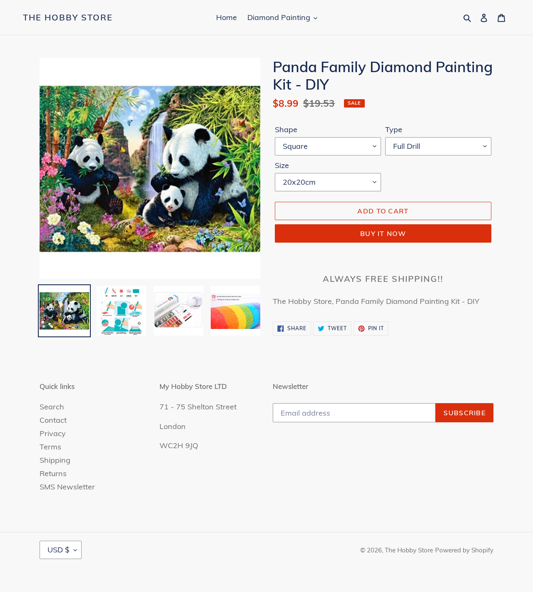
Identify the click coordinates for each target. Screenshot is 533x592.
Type (393, 129)
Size (282, 165)
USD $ (58, 549)
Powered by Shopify (464, 550)
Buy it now (383, 233)
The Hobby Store (68, 18)
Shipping (55, 460)
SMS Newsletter (67, 487)
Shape (286, 129)
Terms (50, 447)
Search (52, 406)
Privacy (53, 433)
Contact (53, 420)
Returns (53, 473)
